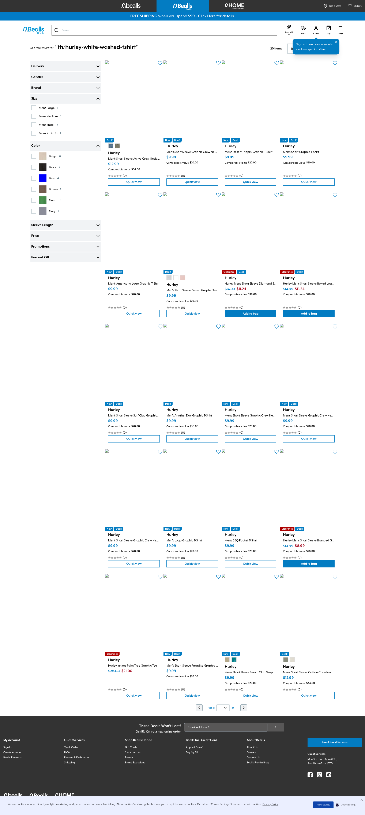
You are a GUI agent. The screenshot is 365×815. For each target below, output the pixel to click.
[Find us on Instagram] (319, 774)
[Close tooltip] (336, 42)
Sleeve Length (42, 225)
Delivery (37, 66)
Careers (251, 752)
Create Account (12, 752)
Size (34, 99)
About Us (252, 747)
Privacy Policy (270, 804)
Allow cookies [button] (323, 805)
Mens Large (48, 108)
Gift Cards (131, 747)
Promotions (40, 247)
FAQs (67, 752)
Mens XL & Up (50, 133)
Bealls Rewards (12, 757)
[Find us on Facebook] (310, 774)
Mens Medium (50, 116)
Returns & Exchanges (76, 757)
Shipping (69, 762)
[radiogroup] (114, 145)
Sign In (7, 747)
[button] (346, 804)
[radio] (110, 145)
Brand (36, 88)
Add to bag (259, 314)
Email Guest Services (334, 742)
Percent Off (40, 257)
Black (54, 167)
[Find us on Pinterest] (328, 774)
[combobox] (164, 30)
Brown (55, 189)
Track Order (71, 747)
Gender (37, 77)
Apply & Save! (194, 747)
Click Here (207, 16)
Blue (54, 178)
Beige (55, 156)
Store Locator (133, 752)
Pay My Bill (192, 752)
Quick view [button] (143, 183)
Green (55, 200)
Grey (54, 211)
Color (35, 146)
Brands (129, 757)
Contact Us (253, 757)
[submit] (275, 727)
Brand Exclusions (135, 762)
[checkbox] (33, 107)
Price (35, 236)
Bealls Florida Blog (258, 762)
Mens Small (48, 124)
